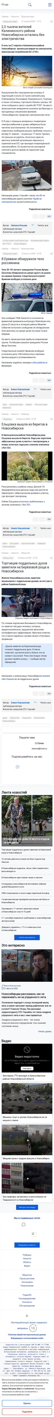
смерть (29, 404)
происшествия (16, 404)
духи (5, 718)
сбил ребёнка (38, 362)
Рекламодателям (27, 1298)
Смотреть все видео (27, 1207)
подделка (26, 718)
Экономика (27, 1282)
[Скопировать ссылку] (49, 216)
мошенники (39, 718)
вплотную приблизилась (31, 501)
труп (5, 404)
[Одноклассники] (42, 216)
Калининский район (40, 240)
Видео (27, 1266)
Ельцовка (14, 543)
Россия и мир (41, 404)
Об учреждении (27, 1305)
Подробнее (27, 1412)
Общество (25, 553)
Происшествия (27, 16)
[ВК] (35, 216)
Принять (27, 1403)
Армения (7, 408)
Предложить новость (27, 1245)
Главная (5, 16)
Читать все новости (27, 937)
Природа (25, 414)
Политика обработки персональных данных (27, 1335)
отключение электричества (15, 240)
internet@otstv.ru (39, 748)
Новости (14, 16)
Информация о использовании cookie (27, 1338)
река (5, 543)
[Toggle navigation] (49, 5)
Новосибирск (20, 244)
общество (14, 718)
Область (27, 1262)
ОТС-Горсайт (29, 232)
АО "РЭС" (7, 244)
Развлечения (27, 1285)
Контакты (27, 1302)
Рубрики (27, 1255)
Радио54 (27, 1295)
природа (41, 543)
